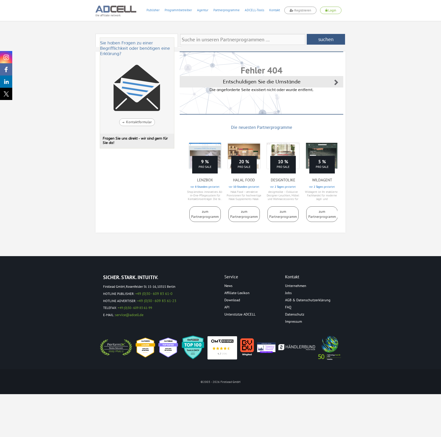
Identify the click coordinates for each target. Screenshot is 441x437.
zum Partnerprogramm (205, 214)
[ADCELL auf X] (6, 94)
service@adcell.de (129, 315)
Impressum (293, 321)
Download (232, 300)
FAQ (288, 307)
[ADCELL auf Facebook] (6, 69)
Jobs (288, 293)
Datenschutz (294, 314)
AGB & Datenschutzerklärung (307, 300)
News (228, 285)
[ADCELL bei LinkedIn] (6, 82)
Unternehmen (295, 285)
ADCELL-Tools (254, 10)
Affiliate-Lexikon (237, 293)
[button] (137, 122)
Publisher (153, 10)
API (226, 307)
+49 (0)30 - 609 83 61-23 (156, 300)
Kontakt (274, 10)
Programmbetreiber (178, 10)
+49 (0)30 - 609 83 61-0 (154, 293)
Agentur (202, 10)
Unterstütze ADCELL (239, 314)
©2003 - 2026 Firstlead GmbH (220, 382)
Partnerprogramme (226, 10)
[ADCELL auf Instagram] (6, 57)
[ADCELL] (222, 347)
